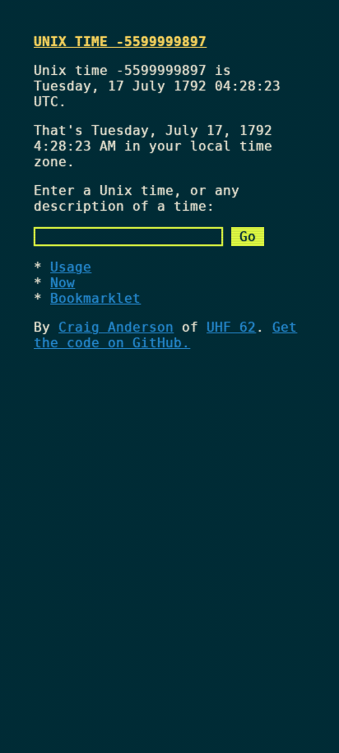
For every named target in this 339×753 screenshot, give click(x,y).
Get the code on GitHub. (165, 335)
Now (62, 283)
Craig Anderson (116, 327)
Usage (70, 267)
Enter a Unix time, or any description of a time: (136, 198)
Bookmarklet (95, 298)
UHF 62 (231, 327)
